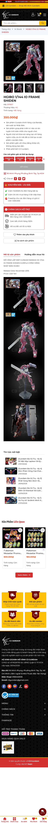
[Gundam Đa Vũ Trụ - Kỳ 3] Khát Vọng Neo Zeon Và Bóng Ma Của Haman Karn (30, 480)
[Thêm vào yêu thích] (20, 530)
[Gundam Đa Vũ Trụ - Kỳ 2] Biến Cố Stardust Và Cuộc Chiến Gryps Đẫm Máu (30, 490)
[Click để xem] (24, 60)
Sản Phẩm (13, 521)
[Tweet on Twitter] (23, 178)
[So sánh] (24, 240)
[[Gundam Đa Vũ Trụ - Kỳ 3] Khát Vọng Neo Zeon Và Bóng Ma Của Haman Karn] (11, 480)
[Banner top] (24, 1)
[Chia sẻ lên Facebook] (15, 178)
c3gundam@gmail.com (18, 680)
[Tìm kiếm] (42, 23)
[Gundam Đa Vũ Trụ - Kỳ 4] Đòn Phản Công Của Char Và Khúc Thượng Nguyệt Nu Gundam (30, 472)
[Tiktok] (20, 686)
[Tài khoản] (33, 14)
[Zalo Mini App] (8, 747)
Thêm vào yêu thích (25, 234)
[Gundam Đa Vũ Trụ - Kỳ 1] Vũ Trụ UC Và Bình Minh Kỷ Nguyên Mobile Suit (30, 500)
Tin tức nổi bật (12, 452)
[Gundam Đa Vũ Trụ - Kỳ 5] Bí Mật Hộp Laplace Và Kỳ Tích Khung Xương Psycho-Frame (30, 462)
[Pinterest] (19, 178)
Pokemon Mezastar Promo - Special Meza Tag (35, 553)
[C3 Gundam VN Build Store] (11, 14)
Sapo (30, 764)
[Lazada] (15, 686)
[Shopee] (9, 686)
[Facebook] (4, 686)
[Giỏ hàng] (39, 14)
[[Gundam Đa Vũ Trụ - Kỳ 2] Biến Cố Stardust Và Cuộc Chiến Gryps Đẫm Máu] (11, 490)
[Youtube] (26, 686)
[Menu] (44, 15)
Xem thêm (22, 575)
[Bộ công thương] (10, 695)
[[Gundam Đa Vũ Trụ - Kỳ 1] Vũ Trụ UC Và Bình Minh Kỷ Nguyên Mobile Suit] (11, 500)
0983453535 (17, 677)
